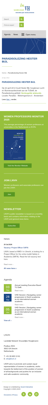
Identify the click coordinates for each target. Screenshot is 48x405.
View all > (8, 320)
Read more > (8, 264)
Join (9, 194)
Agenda (7, 34)
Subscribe (12, 226)
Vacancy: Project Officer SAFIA (16, 248)
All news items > (10, 268)
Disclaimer (7, 395)
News (15, 34)
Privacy (15, 395)
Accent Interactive (27, 387)
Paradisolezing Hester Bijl (17, 73)
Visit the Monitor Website (18, 166)
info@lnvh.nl (11, 359)
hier (7, 99)
